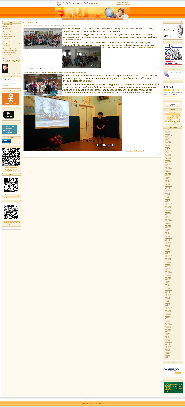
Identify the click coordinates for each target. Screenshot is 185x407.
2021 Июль (167, 269)
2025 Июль (167, 339)
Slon (36, 68)
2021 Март (167, 264)
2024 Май (167, 318)
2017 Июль (167, 200)
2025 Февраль (168, 331)
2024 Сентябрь (168, 324)
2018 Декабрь (168, 225)
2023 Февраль (168, 297)
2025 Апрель (168, 334)
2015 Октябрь (168, 170)
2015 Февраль (168, 158)
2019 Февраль (168, 227)
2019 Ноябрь (168, 240)
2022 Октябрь (168, 291)
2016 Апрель (168, 178)
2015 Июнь (167, 164)
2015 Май (167, 162)
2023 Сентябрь (168, 307)
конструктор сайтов (93, 403)
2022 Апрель (168, 282)
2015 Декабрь (168, 173)
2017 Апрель (168, 196)
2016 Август (167, 184)
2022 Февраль (168, 279)
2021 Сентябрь (168, 272)
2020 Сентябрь (168, 255)
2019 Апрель (168, 230)
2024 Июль (167, 321)
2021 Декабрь (168, 277)
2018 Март (167, 212)
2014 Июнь (167, 148)
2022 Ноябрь (168, 292)
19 (166, 121)
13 (168, 119)
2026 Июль (167, 356)
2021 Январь (168, 261)
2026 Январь (168, 347)
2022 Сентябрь (168, 290)
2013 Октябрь (168, 136)
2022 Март (167, 281)
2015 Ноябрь (168, 171)
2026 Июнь (167, 354)
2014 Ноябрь (168, 154)
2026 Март (167, 350)
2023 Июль (167, 304)
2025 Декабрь (168, 346)
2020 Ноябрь (168, 258)
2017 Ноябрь (168, 206)
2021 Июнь (167, 268)
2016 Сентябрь (168, 186)
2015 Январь (168, 157)
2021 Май (167, 266)
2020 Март (167, 246)
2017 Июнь (167, 199)
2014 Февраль (168, 142)
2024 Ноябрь (168, 327)
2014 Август (167, 149)
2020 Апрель (168, 248)
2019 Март (167, 229)
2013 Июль (167, 132)
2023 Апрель (168, 300)
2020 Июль (167, 252)
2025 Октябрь (168, 343)
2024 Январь (168, 313)
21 (170, 121)
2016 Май (167, 180)
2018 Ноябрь (168, 223)
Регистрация (95, 19)
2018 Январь (168, 209)
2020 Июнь (167, 251)
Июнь (33, 22)
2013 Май (167, 129)
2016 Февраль (168, 175)
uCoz (101, 403)
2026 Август (167, 357)
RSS (129, 4)
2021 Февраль (168, 262)
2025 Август (167, 340)
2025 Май (167, 336)
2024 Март (167, 316)
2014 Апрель (168, 145)
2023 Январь (168, 295)
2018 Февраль (168, 210)
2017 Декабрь (168, 207)
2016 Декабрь (168, 190)
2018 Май (167, 214)
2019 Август (167, 236)
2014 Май (167, 147)
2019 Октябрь (168, 239)
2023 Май (167, 301)
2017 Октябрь (168, 204)
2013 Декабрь (168, 139)
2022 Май (167, 284)
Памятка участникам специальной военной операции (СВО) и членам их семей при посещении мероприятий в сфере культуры (11, 223)
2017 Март (167, 194)
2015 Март (167, 160)
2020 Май (167, 249)
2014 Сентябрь (168, 151)
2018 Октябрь (168, 222)
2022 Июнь (167, 285)
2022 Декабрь (168, 294)
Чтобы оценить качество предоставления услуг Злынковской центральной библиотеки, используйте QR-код (11, 168)
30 (174, 123)
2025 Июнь (167, 337)
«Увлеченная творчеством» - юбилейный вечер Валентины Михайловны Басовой (51, 25)
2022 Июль (167, 287)
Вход (100, 19)
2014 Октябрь (168, 152)
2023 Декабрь (168, 311)
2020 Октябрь (168, 256)
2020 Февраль (168, 245)
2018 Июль (167, 217)
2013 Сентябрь (168, 135)
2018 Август (167, 219)
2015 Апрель (168, 161)
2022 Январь (168, 278)
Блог (90, 19)
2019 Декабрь (168, 242)
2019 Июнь (167, 233)
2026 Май (167, 353)
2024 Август (167, 323)
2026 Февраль (168, 349)
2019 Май (167, 232)
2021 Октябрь (168, 274)
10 (177, 117)
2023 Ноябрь (168, 310)
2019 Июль (167, 235)
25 (179, 121)
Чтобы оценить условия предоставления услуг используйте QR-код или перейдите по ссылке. (11, 196)
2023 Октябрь (168, 308)
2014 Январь (168, 141)
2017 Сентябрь (168, 203)
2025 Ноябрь (168, 344)
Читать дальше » (147, 47)
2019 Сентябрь (168, 238)
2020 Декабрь (168, 259)
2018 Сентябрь (168, 220)
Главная (86, 19)
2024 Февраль (168, 314)
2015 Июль (167, 165)
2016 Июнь (167, 181)
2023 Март (167, 298)
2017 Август (167, 201)
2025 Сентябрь (168, 342)
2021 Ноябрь (168, 275)
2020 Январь (168, 243)
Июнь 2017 (172, 112)
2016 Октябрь (168, 187)
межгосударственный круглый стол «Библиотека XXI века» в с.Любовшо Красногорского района (55, 72)
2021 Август (167, 271)
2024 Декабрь (168, 329)
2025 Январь (168, 330)
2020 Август (167, 253)
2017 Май (167, 197)
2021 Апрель (168, 265)
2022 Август (167, 288)
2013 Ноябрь (168, 138)
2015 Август (167, 167)
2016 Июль (167, 183)
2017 (29, 22)
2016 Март (167, 177)
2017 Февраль (168, 193)
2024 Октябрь (168, 326)
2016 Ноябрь (168, 188)
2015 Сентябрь (168, 168)
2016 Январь (168, 174)
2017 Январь (168, 191)
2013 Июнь (167, 131)
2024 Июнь (167, 320)
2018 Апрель (168, 213)
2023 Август (167, 305)
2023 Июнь (167, 303)
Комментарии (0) (48, 68)
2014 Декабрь (168, 155)
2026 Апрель (168, 352)
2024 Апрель (168, 317)
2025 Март (167, 333)
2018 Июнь (167, 216)
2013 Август (167, 134)
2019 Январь (168, 226)
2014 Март (167, 144)
